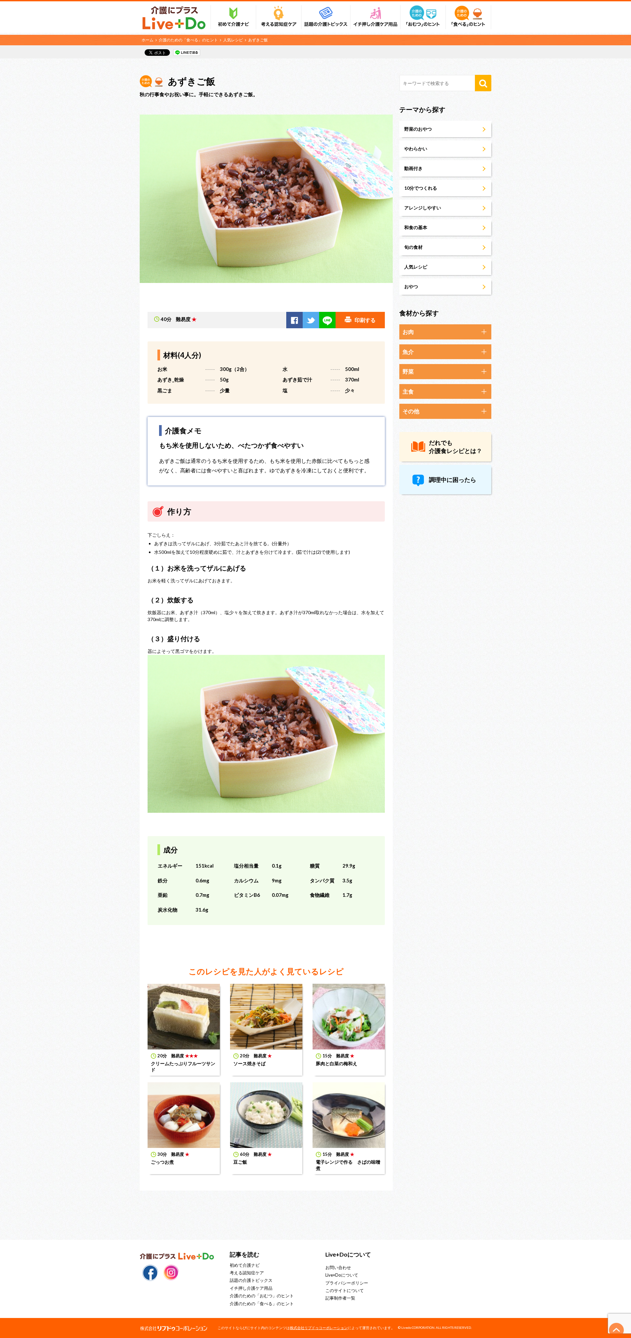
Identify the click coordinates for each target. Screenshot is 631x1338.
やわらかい (415, 148)
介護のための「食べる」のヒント (188, 39)
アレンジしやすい (422, 207)
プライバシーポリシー (346, 1282)
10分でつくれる (420, 188)
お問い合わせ (338, 1267)
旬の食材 (413, 247)
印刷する (365, 320)
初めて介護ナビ (245, 1265)
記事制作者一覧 (340, 1298)
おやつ (411, 286)
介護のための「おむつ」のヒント (262, 1295)
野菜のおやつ (418, 129)
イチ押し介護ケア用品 (251, 1288)
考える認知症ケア (247, 1272)
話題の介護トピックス (251, 1280)
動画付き (413, 168)
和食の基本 (415, 227)
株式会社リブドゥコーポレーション (319, 1328)
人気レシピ (233, 39)
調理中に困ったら (452, 479)
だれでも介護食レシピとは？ (455, 446)
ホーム (147, 39)
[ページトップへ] (616, 1330)
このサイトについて (344, 1290)
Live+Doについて (341, 1275)
